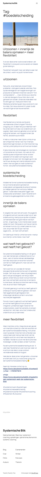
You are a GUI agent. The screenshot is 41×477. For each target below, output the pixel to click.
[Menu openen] (37, 3)
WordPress (34, 473)
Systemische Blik (10, 3)
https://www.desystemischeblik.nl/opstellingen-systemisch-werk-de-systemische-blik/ (20, 379)
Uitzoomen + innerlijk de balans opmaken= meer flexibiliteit (18, 52)
